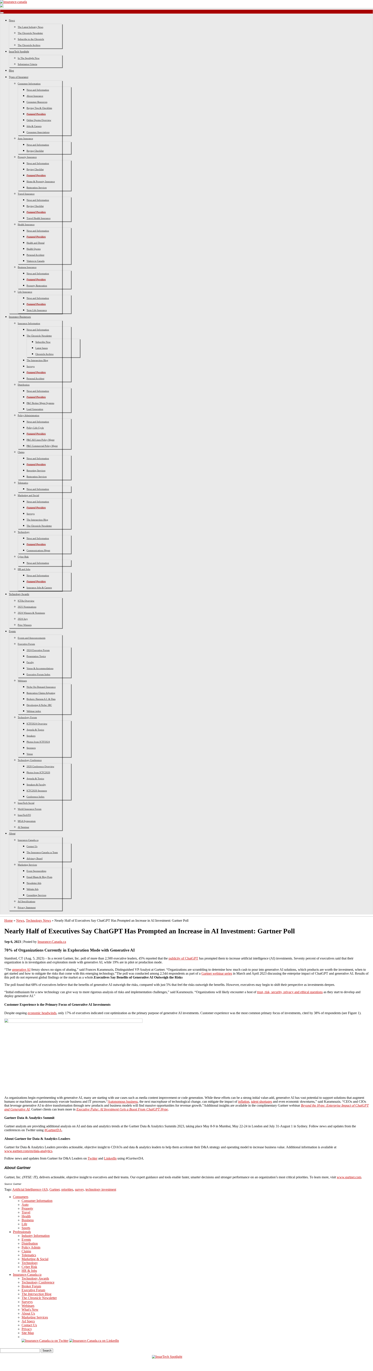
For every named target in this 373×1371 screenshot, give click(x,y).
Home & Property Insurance (41, 181)
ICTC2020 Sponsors (37, 790)
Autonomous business (123, 1101)
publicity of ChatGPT (183, 958)
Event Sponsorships (36, 871)
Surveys (31, 366)
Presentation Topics (36, 656)
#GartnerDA (53, 1130)
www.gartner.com (349, 1177)
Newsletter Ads (34, 883)
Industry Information (36, 1236)
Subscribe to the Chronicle (31, 39)
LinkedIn (110, 1158)
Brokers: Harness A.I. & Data (41, 699)
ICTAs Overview (26, 600)
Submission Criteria (27, 64)
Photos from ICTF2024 (38, 741)
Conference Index (35, 796)
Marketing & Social (35, 1259)
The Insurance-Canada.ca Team (42, 852)
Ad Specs (28, 1321)
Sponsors (31, 748)
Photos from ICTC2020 (38, 772)
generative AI (21, 969)
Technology (24, 532)
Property (27, 1208)
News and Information (38, 90)
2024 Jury (23, 619)
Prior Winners (25, 625)
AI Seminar (23, 827)
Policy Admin (31, 1247)
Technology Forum (27, 717)
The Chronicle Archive (29, 45)
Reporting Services (36, 470)
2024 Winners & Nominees (31, 613)
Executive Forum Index (38, 674)
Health (26, 1216)
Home (8, 920)
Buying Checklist (35, 150)
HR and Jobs (24, 569)
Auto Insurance (25, 138)
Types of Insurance (18, 77)
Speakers (31, 735)
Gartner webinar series (216, 973)
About (12, 833)
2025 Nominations (27, 606)
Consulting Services (36, 895)
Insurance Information (29, 323)
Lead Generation (35, 409)
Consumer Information (29, 83)
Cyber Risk (23, 556)
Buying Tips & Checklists (39, 108)
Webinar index (34, 711)
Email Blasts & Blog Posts (39, 877)
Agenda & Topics (35, 729)
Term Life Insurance (37, 310)
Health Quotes (34, 249)
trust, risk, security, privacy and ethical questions (290, 992)
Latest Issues (41, 348)
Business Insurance (27, 267)
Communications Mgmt (38, 550)
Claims (21, 452)
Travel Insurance (26, 193)
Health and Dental (35, 242)
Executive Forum (26, 644)
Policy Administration (28, 415)
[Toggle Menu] (2, 12)
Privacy (27, 1329)
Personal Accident (35, 255)
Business (28, 1220)
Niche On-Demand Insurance (41, 687)
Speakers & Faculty (36, 784)
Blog (11, 70)
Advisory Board (35, 858)
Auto (25, 1204)
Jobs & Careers (34, 126)
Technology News (38, 920)
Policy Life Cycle (35, 427)
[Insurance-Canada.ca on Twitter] (45, 1340)
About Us (28, 1313)
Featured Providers (36, 114)
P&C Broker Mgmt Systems (40, 403)
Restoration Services (37, 187)
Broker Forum (31, 1286)
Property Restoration (37, 285)
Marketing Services (27, 864)
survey (79, 1189)
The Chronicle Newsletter (30, 33)
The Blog (36, 1294)
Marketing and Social (28, 495)
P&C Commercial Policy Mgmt (42, 446)
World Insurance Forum (29, 809)
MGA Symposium (27, 821)
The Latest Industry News (30, 27)
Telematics (23, 482)
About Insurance (35, 96)
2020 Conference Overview (40, 766)
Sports (26, 1228)
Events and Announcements (31, 638)
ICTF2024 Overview (37, 723)
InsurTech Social (26, 803)
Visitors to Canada (35, 261)
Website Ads (32, 889)
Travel (26, 1212)
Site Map (28, 1333)
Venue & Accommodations (40, 668)
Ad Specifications (26, 901)
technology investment (100, 1189)
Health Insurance (26, 224)
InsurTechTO (24, 815)
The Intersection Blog (37, 360)
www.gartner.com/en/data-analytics (28, 1151)
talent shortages (261, 1101)
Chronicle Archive (44, 354)
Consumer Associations (38, 132)
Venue (30, 754)
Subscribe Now (43, 342)
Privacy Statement (27, 907)
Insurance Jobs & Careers (39, 587)
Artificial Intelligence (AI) (30, 1189)
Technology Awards (19, 594)
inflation (243, 1101)
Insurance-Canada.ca (28, 840)
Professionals (22, 1232)
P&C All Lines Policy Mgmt (40, 439)
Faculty (30, 662)
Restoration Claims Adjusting (41, 693)
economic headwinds (42, 1013)
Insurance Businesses (20, 316)
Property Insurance (27, 157)
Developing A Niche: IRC (39, 705)
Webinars (22, 680)
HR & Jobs (29, 1271)
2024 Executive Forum (38, 650)
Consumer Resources (37, 102)
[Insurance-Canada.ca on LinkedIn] (94, 1340)
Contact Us (32, 846)
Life (24, 1224)
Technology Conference (30, 760)
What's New (30, 1309)
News (12, 20)
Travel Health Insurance (39, 218)
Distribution (24, 384)
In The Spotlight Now (29, 58)
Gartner (54, 1189)
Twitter (92, 1158)
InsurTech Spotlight (19, 51)
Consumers (20, 1197)
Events (12, 631)
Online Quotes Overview (39, 120)
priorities (67, 1189)
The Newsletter (39, 1298)
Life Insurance (25, 292)
